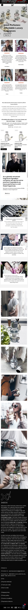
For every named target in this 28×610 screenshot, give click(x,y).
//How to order (5, 588)
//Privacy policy (5, 595)
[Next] (26, 139)
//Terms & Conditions (6, 598)
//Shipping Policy (5, 592)
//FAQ (2, 578)
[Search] (22, 8)
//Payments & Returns (7, 601)
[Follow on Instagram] (26, 6)
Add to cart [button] (4, 149)
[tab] (10, 127)
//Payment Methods (6, 581)
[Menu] (2, 5)
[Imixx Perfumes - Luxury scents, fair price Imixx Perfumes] (12, 5)
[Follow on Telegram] (26, 11)
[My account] (24, 8)
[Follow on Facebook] (26, 4)
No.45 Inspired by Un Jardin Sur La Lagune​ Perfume (7, 145)
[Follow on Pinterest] (26, 8)
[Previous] (1, 139)
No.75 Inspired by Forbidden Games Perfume (21, 145)
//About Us (4, 568)
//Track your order (6, 585)
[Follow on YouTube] (26, 9)
